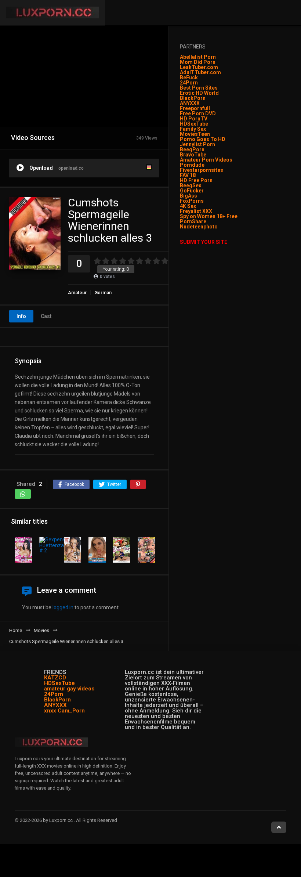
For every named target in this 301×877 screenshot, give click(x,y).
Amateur (77, 292)
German (103, 292)
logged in (62, 607)
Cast (46, 316)
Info (21, 316)
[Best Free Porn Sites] (218, 227)
